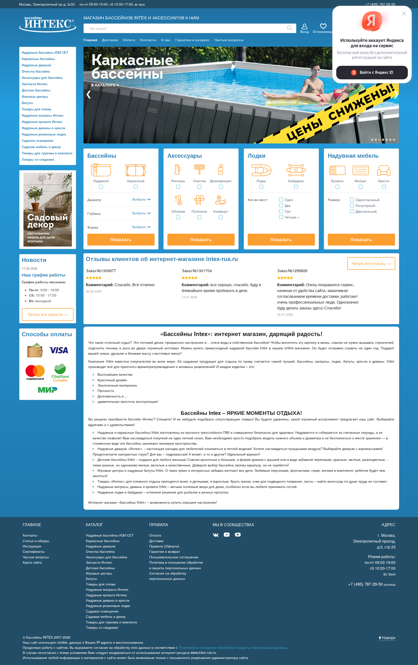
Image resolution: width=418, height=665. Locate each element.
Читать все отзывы (369, 263)
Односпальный (367, 200)
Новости (34, 259)
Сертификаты (34, 551)
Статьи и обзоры (36, 540)
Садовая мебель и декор (41, 146)
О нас (166, 40)
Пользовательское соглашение (173, 556)
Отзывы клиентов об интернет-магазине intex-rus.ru (162, 259)
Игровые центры (35, 96)
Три (287, 211)
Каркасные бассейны (38, 58)
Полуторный (365, 205)
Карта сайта (32, 562)
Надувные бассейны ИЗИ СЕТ (45, 52)
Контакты (148, 40)
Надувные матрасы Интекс (43, 115)
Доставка (110, 40)
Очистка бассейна (36, 71)
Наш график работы (43, 275)
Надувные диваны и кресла (43, 128)
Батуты (27, 102)
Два (287, 205)
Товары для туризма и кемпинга (47, 153)
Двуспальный (366, 211)
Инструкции (32, 546)
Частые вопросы (229, 40)
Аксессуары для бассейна (42, 77)
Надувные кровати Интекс (42, 121)
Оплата (129, 40)
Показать (121, 239)
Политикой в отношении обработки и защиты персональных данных (233, 647)
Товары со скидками (38, 159)
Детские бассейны (36, 90)
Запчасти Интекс (35, 84)
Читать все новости (46, 314)
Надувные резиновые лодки (44, 134)
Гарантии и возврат (192, 40)
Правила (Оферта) (164, 546)
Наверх (388, 637)
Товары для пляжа (36, 109)
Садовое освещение (37, 140)
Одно (289, 200)
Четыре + (292, 217)
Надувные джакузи (36, 65)
